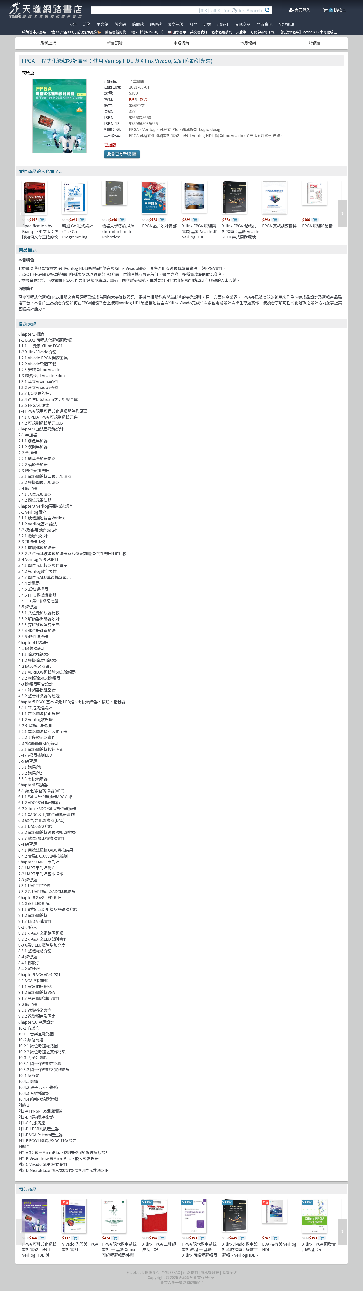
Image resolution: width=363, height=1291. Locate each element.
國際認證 (175, 24)
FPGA (134, 129)
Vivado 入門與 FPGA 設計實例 (80, 1246)
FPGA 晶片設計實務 (159, 226)
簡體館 (138, 24)
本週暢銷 (181, 43)
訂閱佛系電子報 (262, 31)
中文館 (102, 24)
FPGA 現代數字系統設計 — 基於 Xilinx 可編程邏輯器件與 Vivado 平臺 (119, 1252)
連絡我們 (190, 1272)
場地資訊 (286, 24)
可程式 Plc (169, 129)
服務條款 (229, 1272)
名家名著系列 (221, 31)
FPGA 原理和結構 (317, 226)
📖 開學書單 (176, 31)
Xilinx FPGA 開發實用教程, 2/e (319, 1246)
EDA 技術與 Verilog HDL (279, 1246)
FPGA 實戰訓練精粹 (279, 226)
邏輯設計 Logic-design (202, 129)
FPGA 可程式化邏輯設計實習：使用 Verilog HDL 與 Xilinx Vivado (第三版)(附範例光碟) (205, 135)
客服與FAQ (171, 1272)
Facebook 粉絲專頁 (143, 1272)
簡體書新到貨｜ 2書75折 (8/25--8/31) (134, 31)
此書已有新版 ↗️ (122, 154)
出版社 (223, 24)
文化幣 (241, 31)
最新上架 (48, 43)
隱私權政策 (210, 1272)
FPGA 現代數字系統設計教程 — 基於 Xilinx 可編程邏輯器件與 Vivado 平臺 (199, 1252)
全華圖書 (137, 81)
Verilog (149, 129)
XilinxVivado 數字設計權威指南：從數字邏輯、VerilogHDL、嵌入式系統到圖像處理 (240, 1255)
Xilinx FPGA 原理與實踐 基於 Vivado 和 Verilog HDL (199, 231)
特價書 (315, 43)
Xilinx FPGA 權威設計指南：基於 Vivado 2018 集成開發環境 (240, 231)
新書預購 (115, 43)
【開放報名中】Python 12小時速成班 (308, 31)
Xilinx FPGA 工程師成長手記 (159, 1246)
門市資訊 (264, 24)
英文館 (120, 24)
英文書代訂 (198, 31)
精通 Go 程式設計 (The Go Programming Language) (77, 234)
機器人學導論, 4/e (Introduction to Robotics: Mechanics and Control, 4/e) (118, 237)
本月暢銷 (248, 43)
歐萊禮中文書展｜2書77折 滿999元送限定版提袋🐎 (61, 31)
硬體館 (156, 24)
